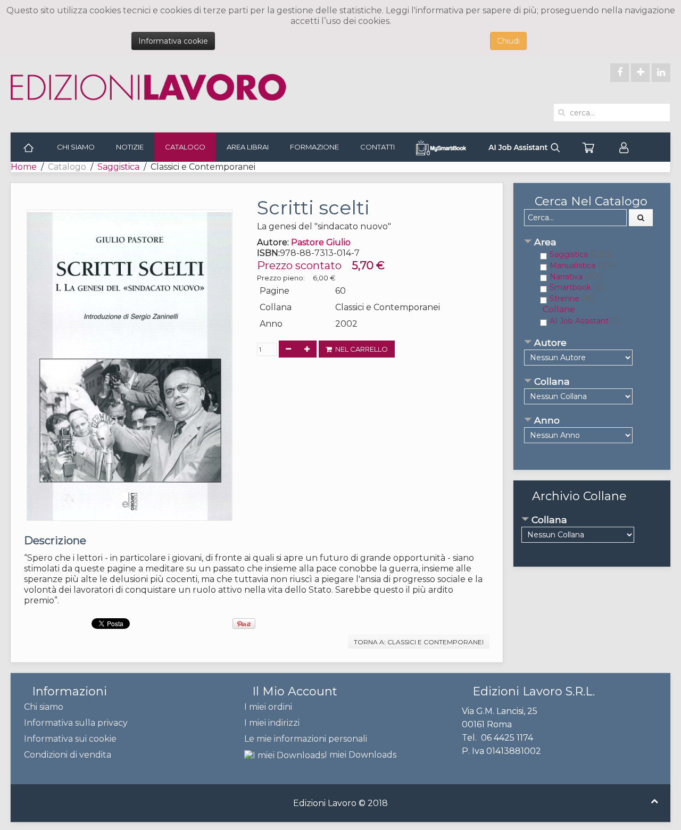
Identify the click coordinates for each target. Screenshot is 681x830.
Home (24, 167)
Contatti (377, 147)
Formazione (314, 147)
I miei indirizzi (272, 723)
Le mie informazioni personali (305, 739)
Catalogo (185, 147)
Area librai (248, 147)
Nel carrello (360, 349)
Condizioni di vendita (67, 755)
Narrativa (566, 276)
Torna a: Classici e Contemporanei (419, 642)
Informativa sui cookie (70, 739)
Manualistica (572, 265)
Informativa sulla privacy (76, 723)
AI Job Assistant (579, 321)
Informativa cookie (173, 41)
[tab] (592, 243)
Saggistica (118, 167)
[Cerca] (641, 217)
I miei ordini (268, 707)
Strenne (564, 298)
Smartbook (570, 287)
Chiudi (508, 41)
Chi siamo (76, 147)
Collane (559, 309)
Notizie (130, 147)
